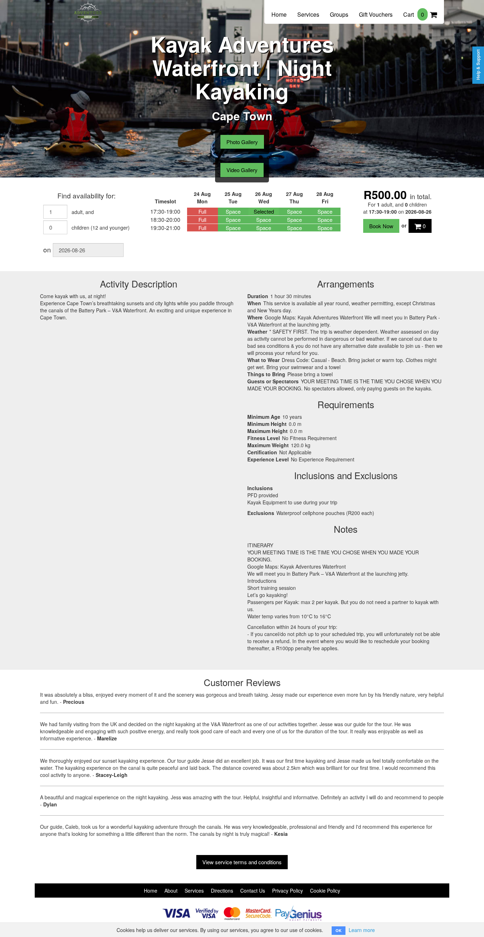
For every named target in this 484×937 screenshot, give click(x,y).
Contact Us (252, 890)
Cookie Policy (325, 890)
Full (202, 211)
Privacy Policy (287, 890)
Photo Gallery (242, 142)
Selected (264, 211)
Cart (413, 14)
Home (279, 14)
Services (308, 14)
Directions (222, 890)
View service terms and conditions (242, 862)
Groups (339, 14)
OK (339, 930)
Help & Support (478, 64)
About (171, 890)
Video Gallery (242, 170)
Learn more (362, 929)
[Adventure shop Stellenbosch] (88, 8)
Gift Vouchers (376, 14)
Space (233, 211)
